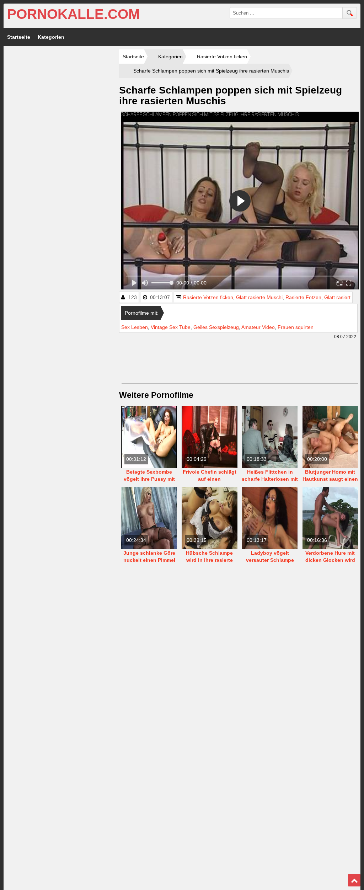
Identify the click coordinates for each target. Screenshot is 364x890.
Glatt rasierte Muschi (259, 297)
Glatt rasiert (337, 297)
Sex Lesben (134, 327)
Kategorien (51, 37)
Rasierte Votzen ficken (208, 297)
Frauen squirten (296, 327)
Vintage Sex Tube (171, 327)
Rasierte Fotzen (303, 297)
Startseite (18, 37)
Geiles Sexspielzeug (216, 327)
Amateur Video (258, 327)
